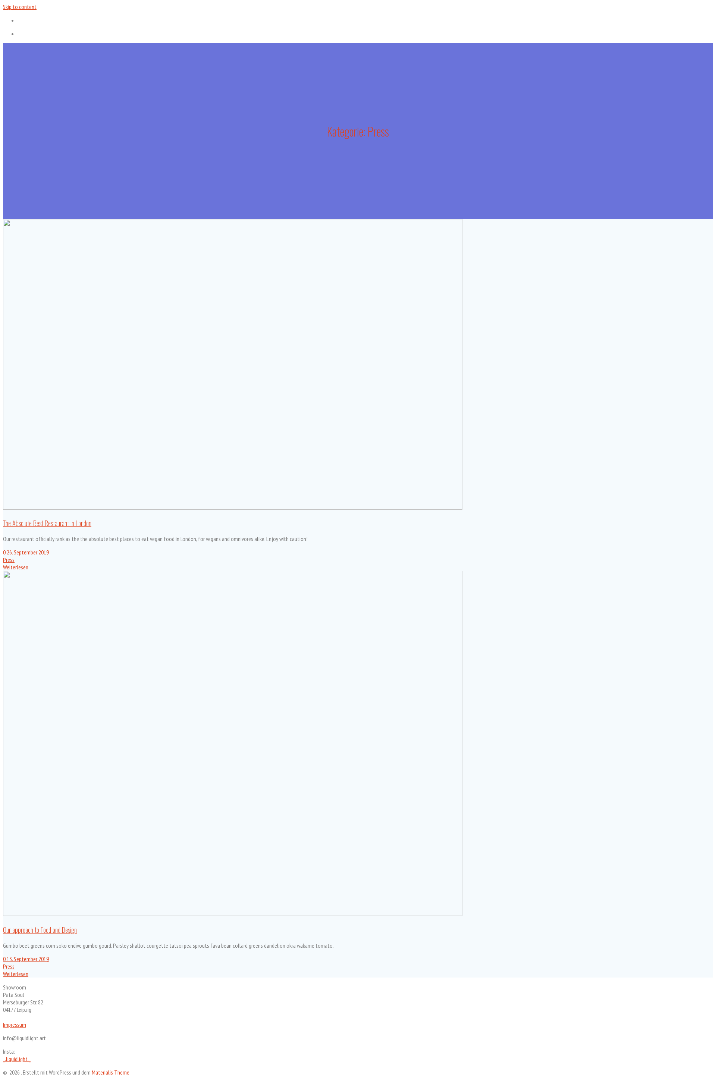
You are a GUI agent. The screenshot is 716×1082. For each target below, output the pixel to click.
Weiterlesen (15, 567)
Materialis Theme (110, 1072)
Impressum (14, 1024)
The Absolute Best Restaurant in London (47, 523)
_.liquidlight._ (17, 1059)
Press (9, 559)
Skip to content (20, 6)
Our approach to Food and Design (40, 930)
